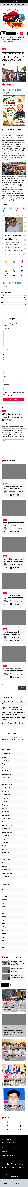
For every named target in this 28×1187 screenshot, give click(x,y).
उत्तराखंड (4, 871)
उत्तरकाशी (4, 864)
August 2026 (6, 725)
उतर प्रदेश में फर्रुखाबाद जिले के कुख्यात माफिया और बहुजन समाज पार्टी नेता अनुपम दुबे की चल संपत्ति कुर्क (17, 948)
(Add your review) (6, 278)
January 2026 (6, 749)
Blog (3, 861)
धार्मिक (3, 895)
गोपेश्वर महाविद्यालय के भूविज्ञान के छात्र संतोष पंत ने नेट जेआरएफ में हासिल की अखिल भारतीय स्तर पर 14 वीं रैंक (14, 1077)
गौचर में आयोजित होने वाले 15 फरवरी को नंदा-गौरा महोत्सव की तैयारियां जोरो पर (14, 532)
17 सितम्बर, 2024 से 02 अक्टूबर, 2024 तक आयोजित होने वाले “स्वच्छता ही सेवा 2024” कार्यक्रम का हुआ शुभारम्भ (14, 641)
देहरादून (4, 888)
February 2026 (6, 745)
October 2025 (6, 759)
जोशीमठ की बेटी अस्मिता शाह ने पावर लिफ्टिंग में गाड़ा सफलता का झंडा (13, 459)
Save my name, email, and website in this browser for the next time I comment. (14, 365)
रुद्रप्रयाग (4, 909)
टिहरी (3, 885)
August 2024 (6, 807)
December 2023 (7, 834)
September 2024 (7, 803)
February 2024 (6, 827)
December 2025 (7, 752)
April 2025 (5, 780)
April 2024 (5, 821)
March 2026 (5, 742)
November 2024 (7, 797)
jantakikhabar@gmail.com (15, 218)
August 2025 (6, 766)
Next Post (5, 379)
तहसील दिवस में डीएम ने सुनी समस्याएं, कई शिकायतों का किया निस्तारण (13, 1027)
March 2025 (5, 783)
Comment (7, 300)
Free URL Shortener (8, 708)
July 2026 (5, 728)
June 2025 (5, 773)
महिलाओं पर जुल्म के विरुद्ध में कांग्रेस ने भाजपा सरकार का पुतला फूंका (14, 978)
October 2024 (6, 800)
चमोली (4, 49)
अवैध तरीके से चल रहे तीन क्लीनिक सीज (17, 940)
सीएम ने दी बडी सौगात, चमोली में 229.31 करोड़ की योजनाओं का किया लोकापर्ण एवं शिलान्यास (13, 568)
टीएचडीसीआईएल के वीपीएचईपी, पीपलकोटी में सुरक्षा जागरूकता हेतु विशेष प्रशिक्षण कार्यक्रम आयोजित (17, 933)
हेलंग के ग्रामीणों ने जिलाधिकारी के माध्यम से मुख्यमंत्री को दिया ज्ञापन (14, 495)
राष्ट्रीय (4, 905)
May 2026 (5, 735)
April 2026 (5, 739)
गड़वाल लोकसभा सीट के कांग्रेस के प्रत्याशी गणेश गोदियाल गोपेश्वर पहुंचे (13, 57)
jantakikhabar (11, 211)
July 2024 (5, 810)
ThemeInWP (14, 1148)
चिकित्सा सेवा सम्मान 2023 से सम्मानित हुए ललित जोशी (13, 1052)
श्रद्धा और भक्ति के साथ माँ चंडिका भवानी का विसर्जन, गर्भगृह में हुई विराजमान (14, 605)
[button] (18, 33)
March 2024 (5, 824)
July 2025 (5, 769)
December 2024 (7, 793)
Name (6, 340)
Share (6, 93)
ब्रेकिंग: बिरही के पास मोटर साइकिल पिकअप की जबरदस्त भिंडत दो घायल (12, 389)
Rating (6, 320)
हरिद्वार (3, 919)
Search (4, 656)
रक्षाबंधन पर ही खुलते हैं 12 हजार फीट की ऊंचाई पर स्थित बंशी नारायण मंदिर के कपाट (13, 1002)
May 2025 (5, 776)
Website (6, 356)
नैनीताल (4, 898)
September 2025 (7, 763)
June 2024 (5, 814)
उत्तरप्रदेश (4, 868)
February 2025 (6, 786)
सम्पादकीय (4, 915)
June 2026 (5, 732)
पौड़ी (3, 902)
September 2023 (7, 844)
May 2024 (5, 817)
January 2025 (6, 790)
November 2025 (7, 756)
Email (6, 348)
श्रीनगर (4, 912)
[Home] (3, 33)
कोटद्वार (4, 874)
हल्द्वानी (4, 922)
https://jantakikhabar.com (15, 222)
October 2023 (6, 841)
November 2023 (7, 838)
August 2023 (6, 848)
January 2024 (6, 831)
